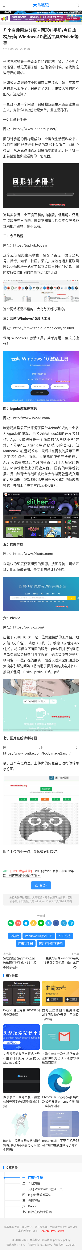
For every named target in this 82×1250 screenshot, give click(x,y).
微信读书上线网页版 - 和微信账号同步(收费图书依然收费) (21, 1101)
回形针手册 (25, 943)
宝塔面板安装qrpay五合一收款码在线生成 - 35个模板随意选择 (20, 962)
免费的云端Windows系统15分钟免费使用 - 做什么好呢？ (61, 962)
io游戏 (15, 936)
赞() (25, 49)
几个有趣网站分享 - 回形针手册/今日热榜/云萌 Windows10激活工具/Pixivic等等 (41, 37)
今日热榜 (64, 936)
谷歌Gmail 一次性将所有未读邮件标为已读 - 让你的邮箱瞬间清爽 (60, 1058)
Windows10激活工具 (39, 936)
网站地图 (47, 1240)
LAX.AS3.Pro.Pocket (52, 1230)
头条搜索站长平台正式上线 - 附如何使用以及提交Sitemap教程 (21, 1058)
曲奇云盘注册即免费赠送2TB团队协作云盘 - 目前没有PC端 (60, 1014)
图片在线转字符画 (51, 943)
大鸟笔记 (41, 5)
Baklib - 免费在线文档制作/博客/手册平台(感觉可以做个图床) (21, 1145)
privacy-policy (61, 1240)
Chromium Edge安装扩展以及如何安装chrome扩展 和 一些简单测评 (60, 1101)
